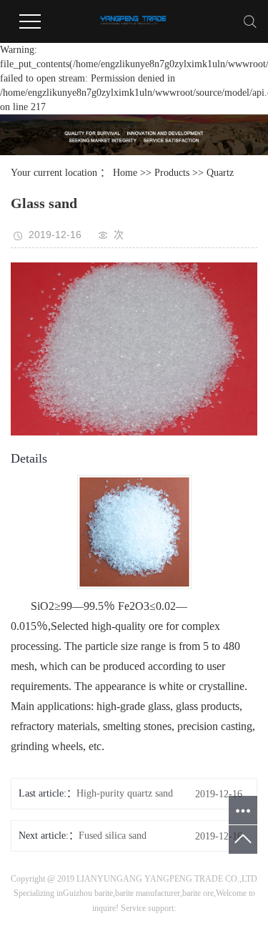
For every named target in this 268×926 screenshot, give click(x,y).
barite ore (198, 893)
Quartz (220, 172)
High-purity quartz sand (124, 793)
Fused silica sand (113, 835)
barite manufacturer (147, 893)
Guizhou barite (88, 893)
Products (171, 172)
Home (125, 172)
